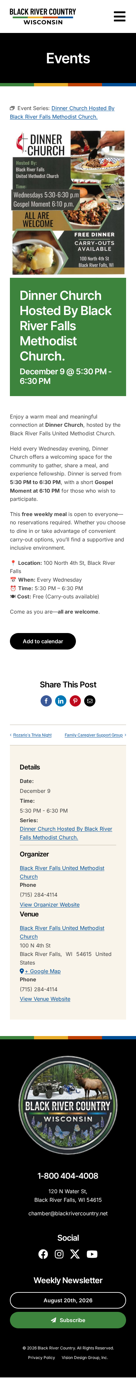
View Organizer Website (50, 904)
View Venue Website (45, 999)
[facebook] (43, 1254)
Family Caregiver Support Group (94, 734)
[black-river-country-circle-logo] (68, 1058)
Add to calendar (43, 641)
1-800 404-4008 (68, 1176)
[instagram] (59, 1254)
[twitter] (75, 1254)
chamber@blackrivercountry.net (68, 1213)
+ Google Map (43, 971)
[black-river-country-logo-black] (43, 11)
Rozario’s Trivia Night (32, 734)
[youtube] (92, 1254)
